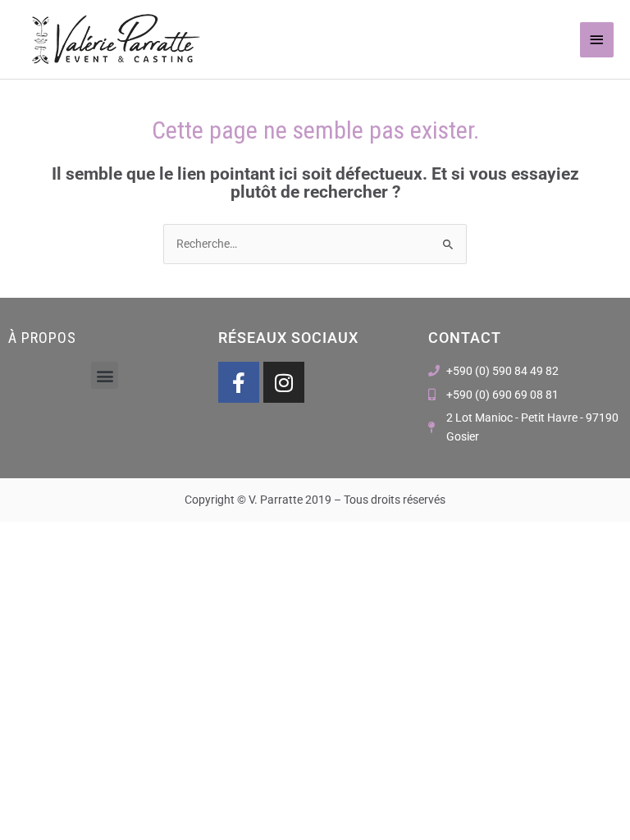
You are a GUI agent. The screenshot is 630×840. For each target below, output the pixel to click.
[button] (104, 375)
